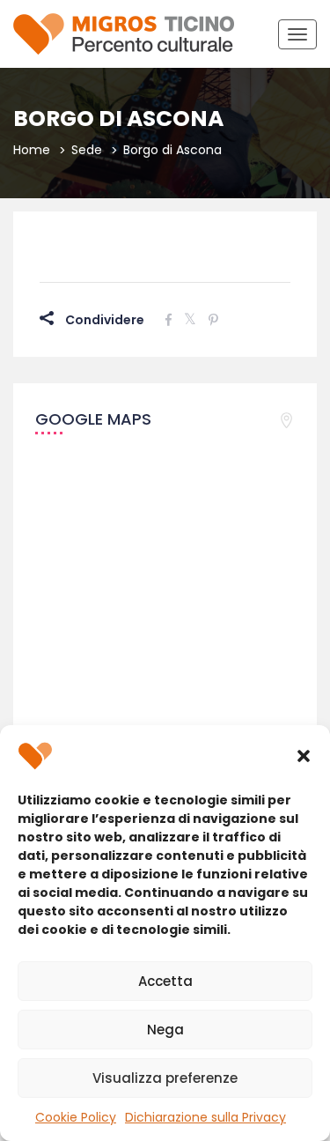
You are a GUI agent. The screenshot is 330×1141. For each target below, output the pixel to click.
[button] (303, 756)
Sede (86, 150)
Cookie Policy (75, 1117)
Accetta (165, 981)
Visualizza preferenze (165, 1078)
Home (31, 150)
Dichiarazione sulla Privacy (205, 1117)
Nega (165, 1029)
